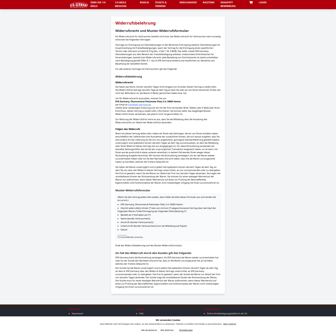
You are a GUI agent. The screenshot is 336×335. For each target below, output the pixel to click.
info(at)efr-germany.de (139, 104)
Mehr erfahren (229, 324)
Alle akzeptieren (149, 330)
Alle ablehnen (167, 330)
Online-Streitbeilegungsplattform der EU (227, 313)
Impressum (77, 313)
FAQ (141, 313)
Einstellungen (186, 330)
